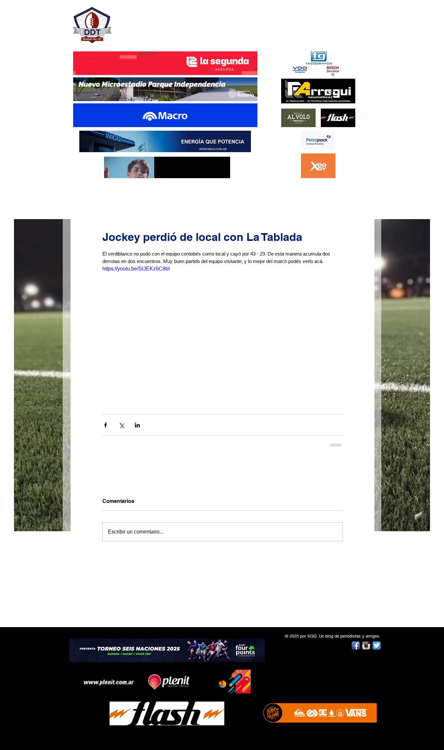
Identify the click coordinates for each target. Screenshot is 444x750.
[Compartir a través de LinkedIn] (137, 425)
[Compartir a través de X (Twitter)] (121, 425)
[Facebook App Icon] (356, 645)
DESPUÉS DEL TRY (160, 21)
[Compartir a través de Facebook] (105, 425)
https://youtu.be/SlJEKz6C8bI (136, 268)
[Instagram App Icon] (366, 645)
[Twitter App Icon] (376, 645)
